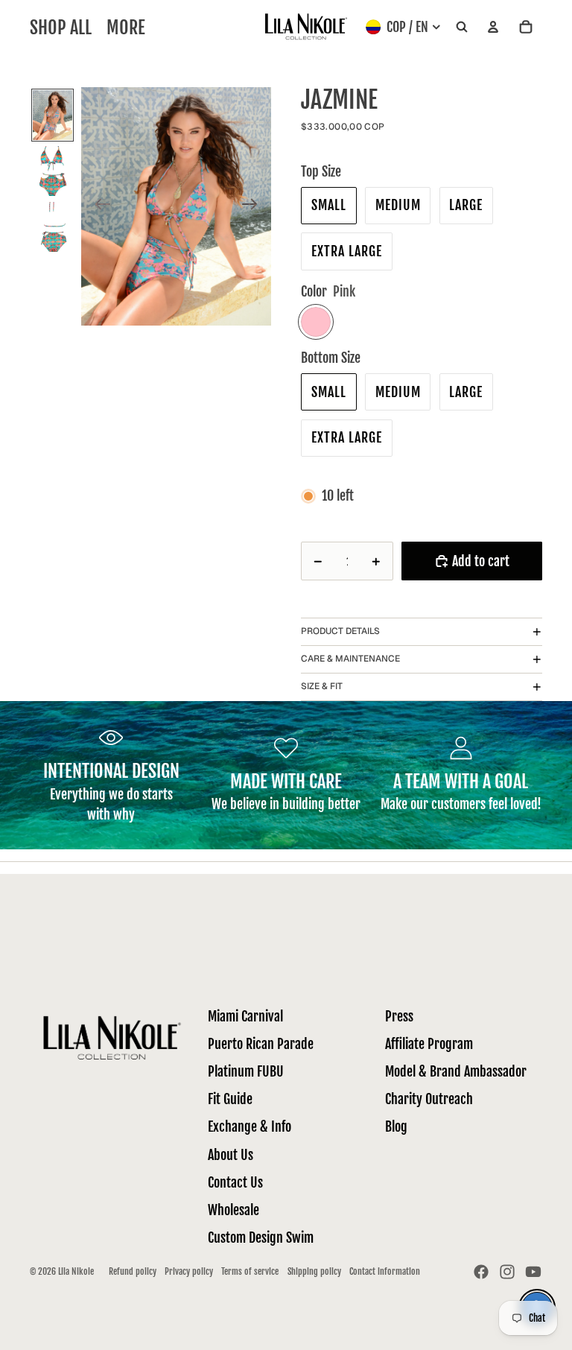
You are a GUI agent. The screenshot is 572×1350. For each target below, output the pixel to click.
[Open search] (461, 27)
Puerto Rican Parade (261, 1044)
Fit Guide (230, 1099)
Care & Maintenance (350, 659)
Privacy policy (189, 1271)
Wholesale (233, 1210)
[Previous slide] (98, 207)
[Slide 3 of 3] (53, 227)
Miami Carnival (245, 1016)
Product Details (340, 631)
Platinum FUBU (246, 1071)
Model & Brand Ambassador (456, 1071)
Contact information (384, 1271)
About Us (230, 1155)
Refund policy (132, 1271)
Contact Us (235, 1182)
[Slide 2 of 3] (53, 171)
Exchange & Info (249, 1126)
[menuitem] (126, 27)
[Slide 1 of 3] (53, 115)
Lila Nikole (76, 1271)
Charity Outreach (429, 1099)
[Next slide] (254, 207)
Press (399, 1016)
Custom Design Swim (261, 1237)
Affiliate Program (429, 1044)
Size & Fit (322, 686)
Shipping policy (314, 1271)
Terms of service (250, 1271)
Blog (396, 1126)
